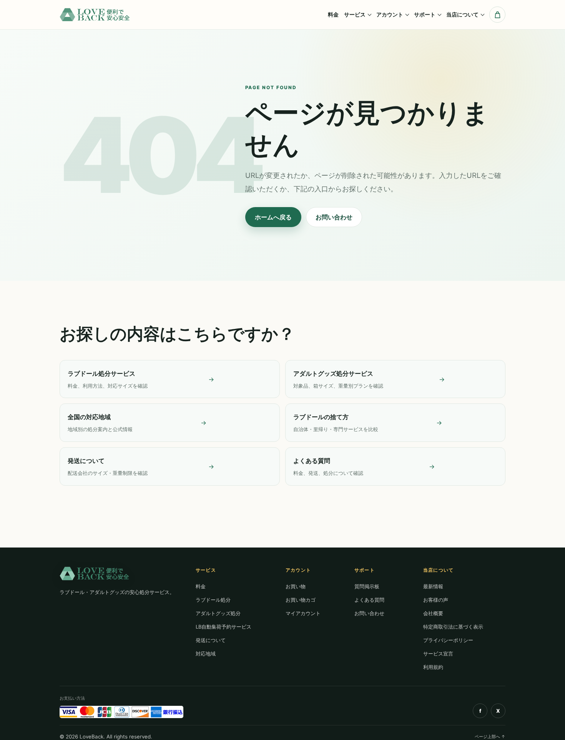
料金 (333, 14)
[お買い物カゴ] (497, 15)
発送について (211, 640)
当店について (462, 14)
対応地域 (206, 653)
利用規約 (433, 667)
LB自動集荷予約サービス (223, 627)
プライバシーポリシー (448, 640)
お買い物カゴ (301, 600)
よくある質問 (369, 600)
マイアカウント (303, 613)
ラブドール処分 (213, 600)
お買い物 (296, 586)
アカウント (389, 14)
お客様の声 (435, 600)
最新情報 (433, 586)
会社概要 (433, 613)
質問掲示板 (366, 586)
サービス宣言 (438, 653)
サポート (424, 14)
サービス (355, 14)
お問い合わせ (334, 217)
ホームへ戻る (273, 217)
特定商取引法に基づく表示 (453, 627)
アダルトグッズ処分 (218, 613)
